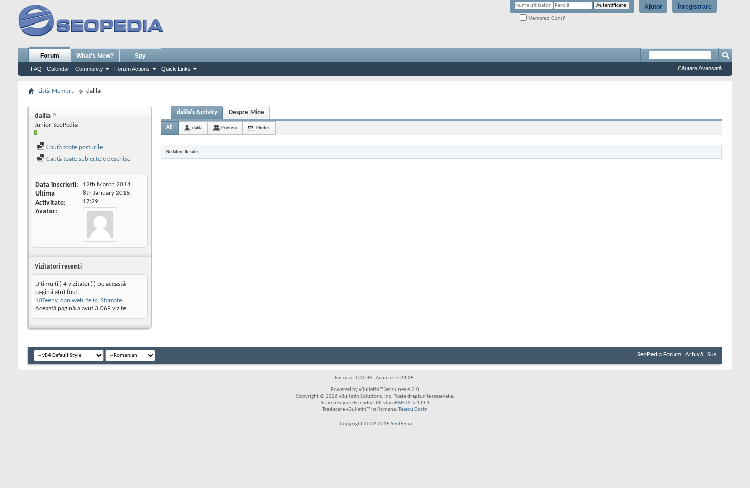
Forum (49, 55)
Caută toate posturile (74, 147)
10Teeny (46, 300)
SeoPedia (401, 424)
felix (91, 300)
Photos (263, 128)
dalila (197, 128)
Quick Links (176, 69)
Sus (711, 354)
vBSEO (399, 403)
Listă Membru (56, 91)
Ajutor (653, 6)
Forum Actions (132, 69)
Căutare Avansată (700, 68)
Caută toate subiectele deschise (87, 159)
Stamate (111, 300)
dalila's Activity (197, 112)
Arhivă (694, 354)
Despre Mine (246, 112)
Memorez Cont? (546, 18)
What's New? (95, 55)
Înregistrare (695, 6)
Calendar (58, 69)
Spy (140, 55)
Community (89, 69)
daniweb (71, 300)
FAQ (36, 69)
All (169, 127)
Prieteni (229, 128)
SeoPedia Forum (659, 354)
